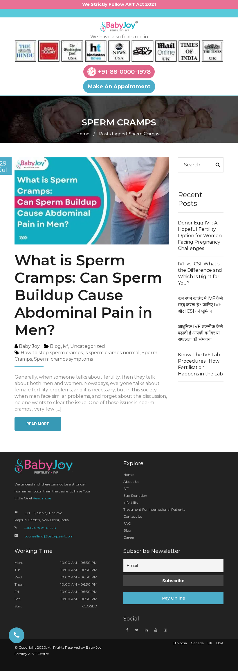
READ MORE (37, 424)
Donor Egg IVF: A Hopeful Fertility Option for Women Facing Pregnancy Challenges (200, 235)
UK (210, 643)
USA (219, 643)
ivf (65, 346)
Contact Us (132, 516)
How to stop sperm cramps (52, 352)
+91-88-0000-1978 (124, 71)
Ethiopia (180, 643)
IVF (126, 488)
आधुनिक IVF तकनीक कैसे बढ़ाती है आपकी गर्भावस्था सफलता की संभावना (200, 333)
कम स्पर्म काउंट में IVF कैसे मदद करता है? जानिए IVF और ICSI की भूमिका (200, 305)
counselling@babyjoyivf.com (49, 536)
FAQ (127, 523)
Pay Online (173, 598)
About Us (131, 481)
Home (82, 133)
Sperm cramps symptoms (63, 359)
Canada (197, 643)
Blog (55, 346)
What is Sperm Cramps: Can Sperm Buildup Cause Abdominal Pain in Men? (88, 295)
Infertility (130, 502)
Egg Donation (135, 495)
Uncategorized (87, 346)
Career (128, 537)
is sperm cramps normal (112, 352)
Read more (42, 498)
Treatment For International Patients (154, 509)
